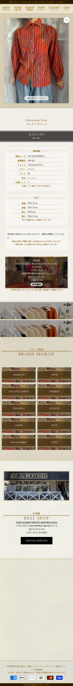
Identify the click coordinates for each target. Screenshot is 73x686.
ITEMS (18, 9)
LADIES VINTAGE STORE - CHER (43, 2)
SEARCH (29, 9)
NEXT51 (14, 2)
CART (67, 9)
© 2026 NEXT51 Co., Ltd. (36, 684)
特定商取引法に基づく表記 (19, 666)
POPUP (41, 9)
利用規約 (38, 669)
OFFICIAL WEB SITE (37, 540)
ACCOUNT (54, 9)
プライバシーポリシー (43, 666)
